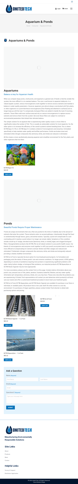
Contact (7, 460)
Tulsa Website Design (39, 482)
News (6, 457)
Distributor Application (11, 473)
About (6, 451)
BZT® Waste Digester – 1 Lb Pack (14, 319)
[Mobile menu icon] (71, 9)
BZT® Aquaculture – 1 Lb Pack (13, 353)
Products (7, 454)
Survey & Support (10, 470)
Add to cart (8, 174)
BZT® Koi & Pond (46, 299)
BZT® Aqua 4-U (9, 168)
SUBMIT (10, 407)
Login (58, 8)
